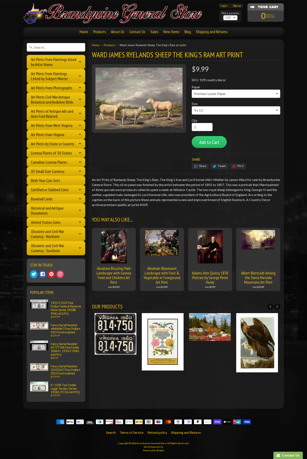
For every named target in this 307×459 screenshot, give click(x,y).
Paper (196, 87)
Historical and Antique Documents (47, 210)
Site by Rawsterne (153, 446)
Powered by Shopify (153, 450)
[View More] (115, 352)
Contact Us (137, 31)
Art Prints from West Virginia (51, 125)
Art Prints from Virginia (47, 134)
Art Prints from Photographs (51, 88)
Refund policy (157, 432)
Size (195, 104)
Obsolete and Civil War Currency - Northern (47, 234)
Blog (187, 31)
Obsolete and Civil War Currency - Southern (47, 248)
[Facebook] (42, 274)
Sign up (237, 5)
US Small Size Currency (48, 171)
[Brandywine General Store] (117, 18)
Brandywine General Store (151, 443)
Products (99, 31)
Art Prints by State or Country (52, 144)
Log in (224, 5)
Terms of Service (131, 432)
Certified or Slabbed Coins (50, 189)
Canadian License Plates (49, 162)
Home (84, 31)
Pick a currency (230, 13)
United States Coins (45, 222)
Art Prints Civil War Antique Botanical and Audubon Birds (52, 99)
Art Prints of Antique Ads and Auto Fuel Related (52, 114)
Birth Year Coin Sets (45, 180)
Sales (154, 31)
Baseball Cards (41, 199)
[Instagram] (60, 274)
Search (111, 432)
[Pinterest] (51, 274)
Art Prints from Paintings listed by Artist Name (53, 62)
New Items (171, 31)
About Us (117, 31)
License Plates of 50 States (51, 153)
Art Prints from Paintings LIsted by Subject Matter (49, 76)
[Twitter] (34, 274)
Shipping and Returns (211, 31)
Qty (194, 120)
